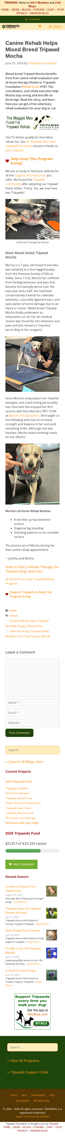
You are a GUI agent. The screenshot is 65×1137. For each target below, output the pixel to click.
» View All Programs (23, 1061)
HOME (5, 9)
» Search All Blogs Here (24, 762)
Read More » (21, 901)
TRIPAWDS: (11, 2)
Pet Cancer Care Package (20, 818)
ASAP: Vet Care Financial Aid (22, 803)
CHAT (50, 9)
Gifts (52, 1095)
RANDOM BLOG (39, 13)
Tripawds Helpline (16, 788)
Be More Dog (41, 1100)
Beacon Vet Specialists (24, 415)
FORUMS (38, 9)
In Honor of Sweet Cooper (20, 970)
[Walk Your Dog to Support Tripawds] (32, 1028)
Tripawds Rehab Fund (18, 798)
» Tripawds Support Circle (27, 1072)
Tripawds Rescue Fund (19, 813)
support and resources (30, 175)
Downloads (38, 1095)
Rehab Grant (30, 87)
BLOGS (26, 9)
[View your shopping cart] (40, 26)
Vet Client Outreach (17, 793)
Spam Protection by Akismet (32, 1116)
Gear (24, 1095)
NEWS (15, 9)
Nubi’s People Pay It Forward (22, 930)
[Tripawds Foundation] (13, 26)
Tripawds (54, 1123)
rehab (14, 616)
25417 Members (39, 2)
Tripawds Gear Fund (18, 808)
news (13, 610)
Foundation (22, 1100)
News (13, 1095)
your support (14, 150)
